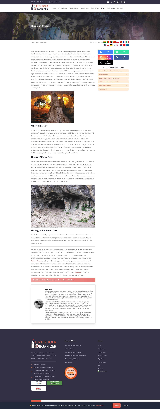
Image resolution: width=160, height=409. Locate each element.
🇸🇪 (127, 45)
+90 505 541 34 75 (38, 2)
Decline (126, 405)
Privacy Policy (99, 405)
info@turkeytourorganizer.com (55, 2)
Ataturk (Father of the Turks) (73, 345)
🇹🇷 (124, 45)
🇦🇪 (111, 42)
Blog (102, 8)
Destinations (95, 8)
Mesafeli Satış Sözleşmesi (72, 359)
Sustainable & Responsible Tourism (75, 355)
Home (54, 8)
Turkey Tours (36, 261)
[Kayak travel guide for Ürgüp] (80, 373)
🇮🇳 (105, 42)
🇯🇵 (118, 45)
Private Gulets (73, 8)
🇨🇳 (114, 42)
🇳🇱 (121, 45)
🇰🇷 (114, 45)
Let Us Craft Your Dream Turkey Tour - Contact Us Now (54, 280)
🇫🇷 (124, 42)
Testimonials (111, 8)
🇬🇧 (105, 45)
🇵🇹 (108, 42)
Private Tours (62, 8)
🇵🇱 (118, 42)
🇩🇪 (111, 45)
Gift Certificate (69, 349)
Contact (120, 8)
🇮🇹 (127, 42)
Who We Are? (69, 362)
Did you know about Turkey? (73, 352)
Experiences (84, 8)
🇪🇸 (121, 42)
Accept (117, 405)
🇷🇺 (108, 45)
